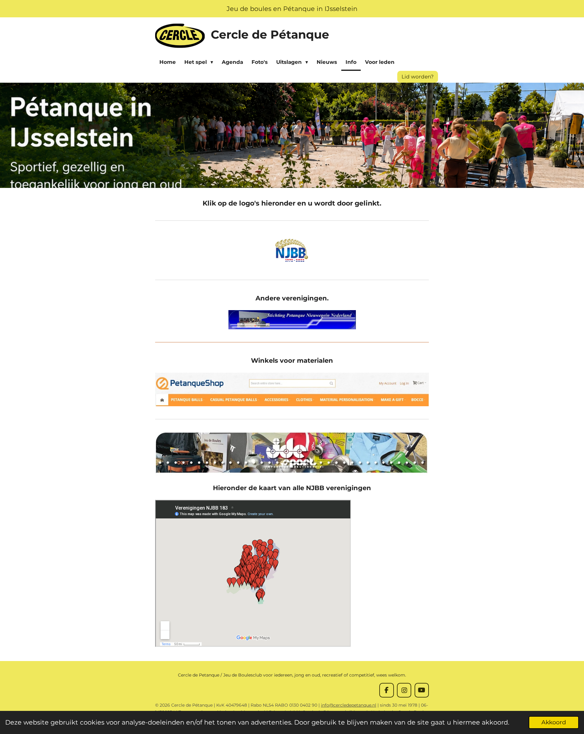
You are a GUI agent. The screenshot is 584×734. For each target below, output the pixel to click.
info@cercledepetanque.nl (348, 705)
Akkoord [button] (553, 722)
